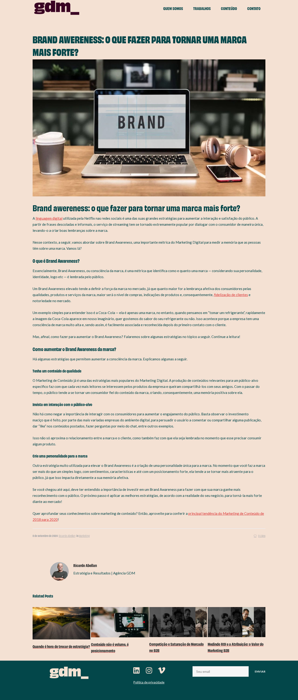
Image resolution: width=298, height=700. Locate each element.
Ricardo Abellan (67, 535)
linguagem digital (49, 218)
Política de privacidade (148, 682)
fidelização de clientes (231, 295)
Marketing (84, 535)
